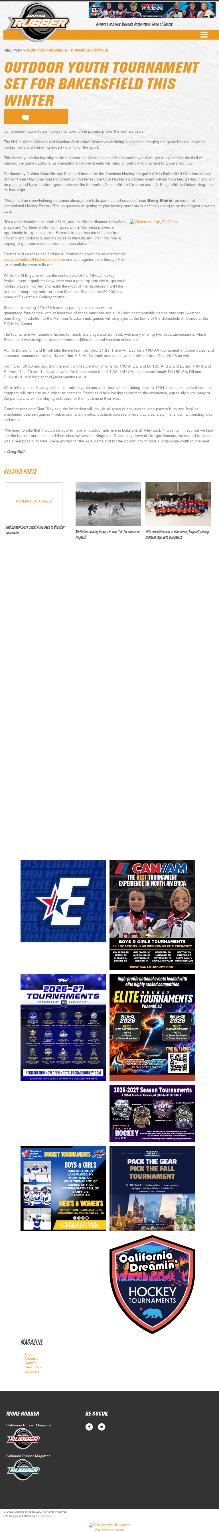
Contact (30, 1363)
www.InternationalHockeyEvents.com (34, 260)
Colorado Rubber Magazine (28, 1456)
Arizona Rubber (38, 21)
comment (25, 116)
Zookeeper (46, 1516)
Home (7, 50)
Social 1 (102, 1427)
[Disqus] (109, 629)
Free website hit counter (109, 1529)
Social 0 (89, 1427)
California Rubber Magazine (28, 1425)
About (29, 1354)
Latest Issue (33, 1367)
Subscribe (32, 1371)
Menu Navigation (204, 35)
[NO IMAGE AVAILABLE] (34, 519)
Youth (18, 50)
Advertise (31, 1358)
